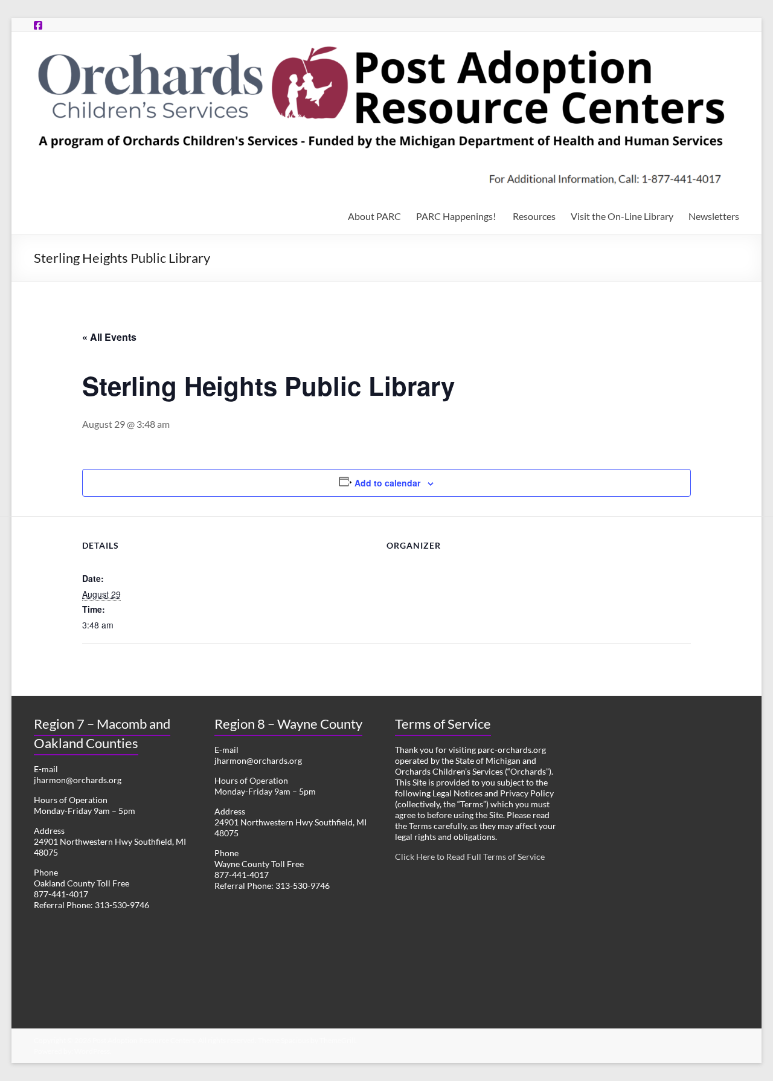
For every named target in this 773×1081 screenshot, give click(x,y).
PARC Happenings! (457, 216)
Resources (534, 216)
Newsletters (713, 216)
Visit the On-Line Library (622, 216)
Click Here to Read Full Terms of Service (470, 856)
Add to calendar (387, 483)
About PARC (374, 216)
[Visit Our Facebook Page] (38, 25)
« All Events (109, 337)
